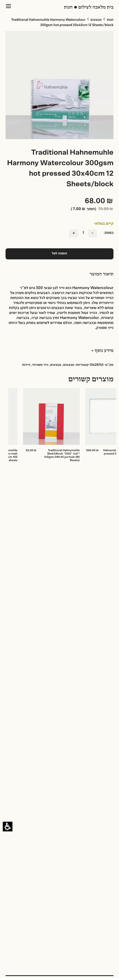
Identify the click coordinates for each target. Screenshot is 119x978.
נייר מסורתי (40, 365)
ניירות (26, 365)
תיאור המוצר (101, 274)
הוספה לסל (59, 253)
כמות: (108, 233)
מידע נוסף (103, 351)
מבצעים (96, 20)
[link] (59, 427)
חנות (110, 20)
